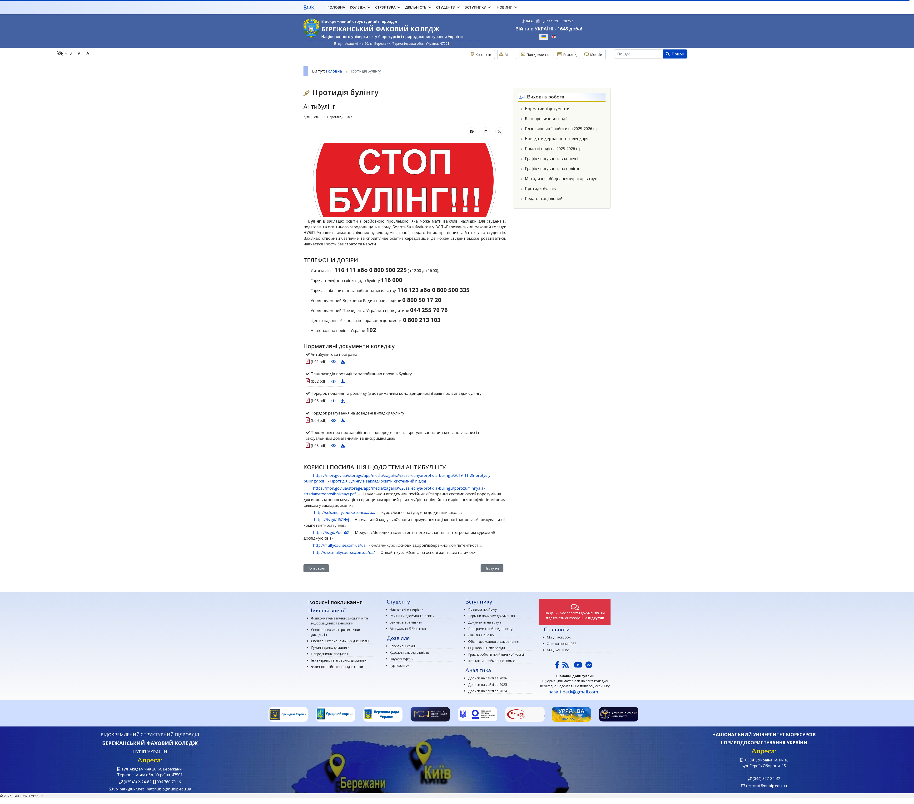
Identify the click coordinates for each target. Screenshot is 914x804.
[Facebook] (472, 131)
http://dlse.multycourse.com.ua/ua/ (344, 552)
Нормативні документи (547, 108)
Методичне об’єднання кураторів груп (561, 178)
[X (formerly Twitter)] (499, 131)
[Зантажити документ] (342, 361)
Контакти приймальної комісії (492, 660)
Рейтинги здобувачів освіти (412, 616)
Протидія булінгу (540, 188)
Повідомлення (538, 54)
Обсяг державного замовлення (493, 641)
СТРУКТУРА (385, 7)
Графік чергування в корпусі (551, 158)
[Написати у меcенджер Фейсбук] (588, 666)
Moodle (596, 54)
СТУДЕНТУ (445, 7)
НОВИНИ (504, 7)
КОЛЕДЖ (358, 7)
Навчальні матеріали (406, 609)
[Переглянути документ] (332, 361)
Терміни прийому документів (491, 616)
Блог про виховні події (546, 118)
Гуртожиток (399, 665)
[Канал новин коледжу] (565, 666)
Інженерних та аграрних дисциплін (339, 660)
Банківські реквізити (406, 622)
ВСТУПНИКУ (475, 7)
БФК (308, 7)
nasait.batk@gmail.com (573, 692)
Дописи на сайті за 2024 (487, 691)
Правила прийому (482, 609)
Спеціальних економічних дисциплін (340, 641)
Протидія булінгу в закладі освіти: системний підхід (378, 481)
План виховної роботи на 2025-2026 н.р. (562, 128)
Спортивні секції (403, 646)
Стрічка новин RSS (561, 643)
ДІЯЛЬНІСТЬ (416, 7)
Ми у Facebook (559, 637)
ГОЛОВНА (336, 7)
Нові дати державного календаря (556, 138)
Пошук (677, 54)
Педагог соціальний (543, 198)
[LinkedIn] (486, 131)
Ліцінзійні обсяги (481, 635)
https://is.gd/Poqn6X (331, 532)
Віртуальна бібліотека (408, 628)
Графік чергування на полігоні (553, 168)
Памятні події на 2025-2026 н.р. (553, 148)
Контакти (483, 54)
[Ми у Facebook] (557, 666)
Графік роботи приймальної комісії (496, 654)
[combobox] (638, 53)
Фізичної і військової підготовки (337, 666)
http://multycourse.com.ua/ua (339, 545)
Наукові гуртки (401, 659)
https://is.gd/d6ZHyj (331, 519)
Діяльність (311, 117)
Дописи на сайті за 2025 (487, 684)
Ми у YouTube (558, 650)
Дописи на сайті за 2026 (487, 678)
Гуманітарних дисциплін (330, 647)
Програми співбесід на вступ (491, 628)
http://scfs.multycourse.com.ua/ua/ (345, 512)
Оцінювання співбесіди (486, 648)
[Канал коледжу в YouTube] (578, 666)
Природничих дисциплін (330, 654)
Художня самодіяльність (409, 652)
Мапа (509, 54)
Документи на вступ (484, 622)
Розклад (569, 54)
